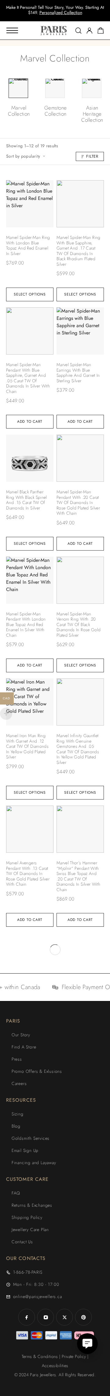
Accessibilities (55, 1366)
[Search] (78, 30)
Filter (92, 156)
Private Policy (74, 1356)
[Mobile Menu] (12, 30)
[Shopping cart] (100, 31)
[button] (49, 15)
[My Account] (89, 30)
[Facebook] (26, 1317)
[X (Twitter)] (64, 1317)
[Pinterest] (83, 1317)
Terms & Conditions (40, 1356)
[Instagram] (45, 1317)
